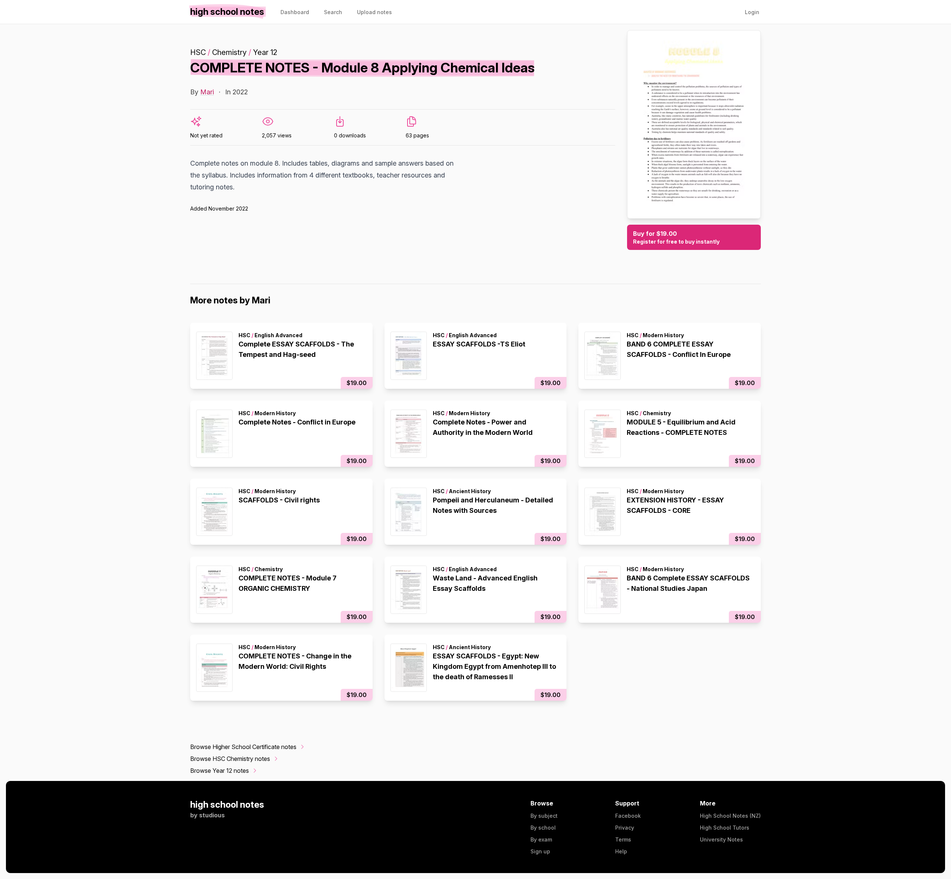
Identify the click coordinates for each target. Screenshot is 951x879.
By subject (544, 816)
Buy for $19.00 (676, 237)
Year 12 (265, 52)
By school (543, 827)
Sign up (540, 851)
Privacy (624, 827)
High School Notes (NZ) (730, 816)
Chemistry (229, 52)
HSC (198, 52)
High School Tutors (724, 827)
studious (212, 815)
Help (621, 851)
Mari (207, 92)
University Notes (721, 839)
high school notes (227, 804)
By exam (541, 839)
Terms (623, 839)
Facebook (628, 816)
